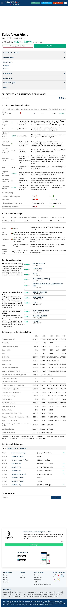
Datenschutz (38, 577)
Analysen (6, 65)
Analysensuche (8, 493)
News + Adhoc (7, 62)
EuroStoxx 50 (32, 592)
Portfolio (30, 596)
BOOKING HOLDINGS (40, 292)
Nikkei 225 (58, 592)
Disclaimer (37, 580)
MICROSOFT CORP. (39, 264)
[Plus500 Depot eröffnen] (14, 4)
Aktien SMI (6, 592)
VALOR (4, 38)
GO (56, 497)
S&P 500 (5, 594)
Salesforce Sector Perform (20, 460)
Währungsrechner (40, 596)
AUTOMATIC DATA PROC (41, 311)
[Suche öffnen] (65, 3)
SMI (11, 594)
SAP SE (35, 274)
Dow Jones (41, 592)
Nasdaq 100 (50, 592)
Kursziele (6, 69)
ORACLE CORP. (37, 269)
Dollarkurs (37, 594)
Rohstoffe (22, 596)
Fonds (60, 594)
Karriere (5, 577)
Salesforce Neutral (17, 456)
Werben (22, 577)
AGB (35, 582)
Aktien (24, 594)
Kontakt (5, 575)
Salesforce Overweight (19, 453)
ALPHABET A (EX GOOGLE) (41, 279)
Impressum (37, 575)
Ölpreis (50, 596)
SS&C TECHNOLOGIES (40, 316)
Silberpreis (53, 594)
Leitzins (56, 596)
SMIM (20, 592)
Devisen (30, 594)
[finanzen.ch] (12, 2)
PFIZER (35, 302)
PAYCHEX (36, 321)
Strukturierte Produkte (10, 596)
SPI (12, 592)
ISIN (15, 38)
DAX (25, 592)
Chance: (5, 98)
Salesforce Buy (16, 463)
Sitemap (5, 582)
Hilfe (21, 575)
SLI (16, 592)
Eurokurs (45, 594)
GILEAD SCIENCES (38, 297)
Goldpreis (17, 594)
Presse (5, 580)
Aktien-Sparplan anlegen (18, 46)
